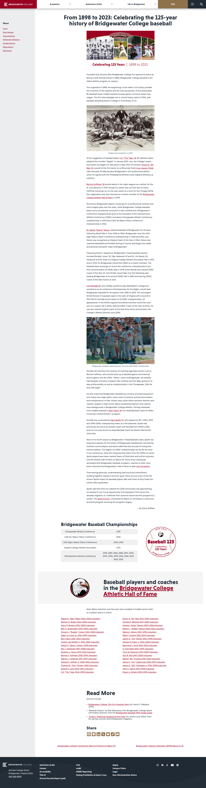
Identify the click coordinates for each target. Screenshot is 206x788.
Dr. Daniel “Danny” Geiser (98, 230)
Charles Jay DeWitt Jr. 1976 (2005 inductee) (80, 642)
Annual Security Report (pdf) (53, 778)
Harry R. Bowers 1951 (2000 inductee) (78, 625)
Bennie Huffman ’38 (96, 184)
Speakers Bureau (9, 43)
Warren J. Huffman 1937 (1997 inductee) (79, 659)
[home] (18, 4)
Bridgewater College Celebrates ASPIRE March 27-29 (160, 746)
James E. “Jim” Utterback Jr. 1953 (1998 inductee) (145, 665)
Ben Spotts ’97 (117, 420)
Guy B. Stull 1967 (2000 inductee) (137, 655)
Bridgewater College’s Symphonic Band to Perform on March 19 (86, 746)
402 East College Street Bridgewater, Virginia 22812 (21, 772)
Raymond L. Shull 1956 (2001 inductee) (140, 645)
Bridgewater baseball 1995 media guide (134, 713)
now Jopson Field (145, 168)
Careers (43, 768)
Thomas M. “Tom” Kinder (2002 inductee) (79, 665)
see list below (143, 466)
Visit (78, 765)
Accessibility (45, 771)
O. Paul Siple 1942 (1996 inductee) (138, 649)
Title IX (43, 775)
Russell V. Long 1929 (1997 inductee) (77, 669)
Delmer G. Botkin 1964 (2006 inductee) (78, 622)
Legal (115, 771)
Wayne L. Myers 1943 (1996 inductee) (139, 632)
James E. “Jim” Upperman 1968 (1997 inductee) (144, 662)
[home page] (17, 764)
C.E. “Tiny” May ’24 (128, 158)
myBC (78, 768)
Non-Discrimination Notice (125, 775)
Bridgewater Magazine (11, 40)
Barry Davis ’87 (115, 410)
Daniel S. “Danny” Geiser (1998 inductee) (79, 645)
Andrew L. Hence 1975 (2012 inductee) (78, 652)
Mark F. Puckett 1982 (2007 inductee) (139, 635)
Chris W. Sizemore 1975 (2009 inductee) (140, 652)
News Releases (8, 32)
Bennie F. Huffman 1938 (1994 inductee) (79, 655)
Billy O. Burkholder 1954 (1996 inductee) (79, 629)
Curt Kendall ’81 (94, 286)
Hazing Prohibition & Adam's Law (91, 775)
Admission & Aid (47, 765)
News (6, 23)
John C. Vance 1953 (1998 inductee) (138, 669)
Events (5, 29)
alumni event (104, 499)
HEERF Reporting (84, 771)
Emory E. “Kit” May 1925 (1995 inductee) (140, 619)
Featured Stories (9, 36)
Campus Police (119, 768)
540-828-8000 (15, 776)
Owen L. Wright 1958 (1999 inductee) (140, 672)
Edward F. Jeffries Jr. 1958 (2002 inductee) (80, 662)
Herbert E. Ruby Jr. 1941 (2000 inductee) (141, 642)
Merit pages (7, 51)
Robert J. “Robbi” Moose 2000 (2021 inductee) (143, 629)
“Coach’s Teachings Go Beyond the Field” (107, 716)
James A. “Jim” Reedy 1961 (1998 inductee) (142, 639)
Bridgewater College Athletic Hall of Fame (138, 591)
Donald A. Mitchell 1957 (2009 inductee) (140, 622)
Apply (115, 765)
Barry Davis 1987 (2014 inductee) (75, 639)
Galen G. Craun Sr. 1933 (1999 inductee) (78, 635)
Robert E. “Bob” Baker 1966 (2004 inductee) (80, 619)
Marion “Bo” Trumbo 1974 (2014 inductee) (141, 659)
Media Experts (8, 47)
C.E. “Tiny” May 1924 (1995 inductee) (77, 672)
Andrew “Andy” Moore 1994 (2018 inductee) (143, 625)
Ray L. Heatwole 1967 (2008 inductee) (78, 649)
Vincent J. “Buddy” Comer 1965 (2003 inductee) (82, 632)
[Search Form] (201, 4)
